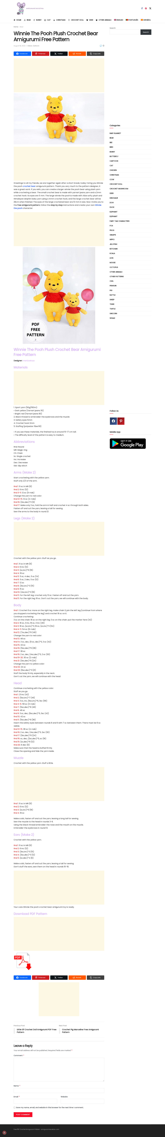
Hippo (112, 239)
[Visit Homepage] (29, 8)
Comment (19, 1055)
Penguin (113, 285)
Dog (112, 202)
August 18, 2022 (19, 46)
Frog (112, 230)
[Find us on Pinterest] (146, 8)
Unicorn (113, 313)
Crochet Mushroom (119, 188)
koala (112, 253)
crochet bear (29, 186)
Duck (112, 207)
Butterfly (114, 156)
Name (17, 1086)
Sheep (112, 299)
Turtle (112, 309)
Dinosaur (114, 198)
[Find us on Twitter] (150, 8)
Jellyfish (113, 244)
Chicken (113, 170)
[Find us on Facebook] (142, 8)
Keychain (114, 249)
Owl (112, 281)
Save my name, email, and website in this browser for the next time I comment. (50, 1107)
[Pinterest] (120, 421)
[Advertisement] (59, 75)
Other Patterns (117, 276)
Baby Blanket (115, 133)
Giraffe (113, 235)
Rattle (112, 295)
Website (64, 1097)
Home (18, 20)
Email (17, 1097)
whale (112, 318)
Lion (111, 258)
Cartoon (36, 46)
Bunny (39, 20)
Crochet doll (77, 20)
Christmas (60, 20)
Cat (49, 20)
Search (113, 28)
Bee (111, 142)
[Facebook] (113, 421)
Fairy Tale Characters (119, 221)
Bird (111, 147)
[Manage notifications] (4, 1133)
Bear (29, 20)
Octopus (114, 267)
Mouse (112, 262)
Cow (112, 179)
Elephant (113, 212)
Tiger (112, 304)
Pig (111, 290)
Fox (111, 225)
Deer (91, 20)
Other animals (105, 20)
